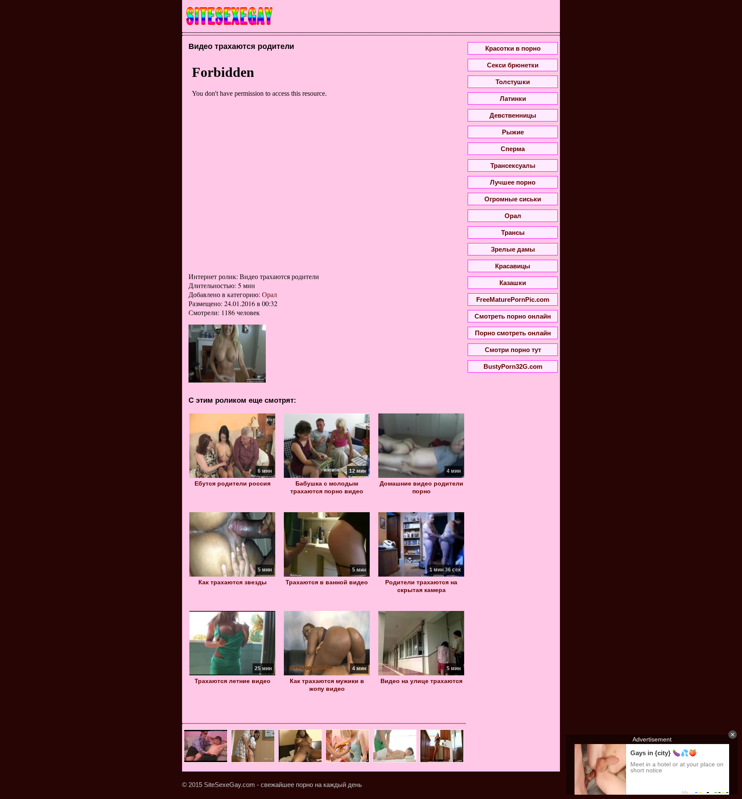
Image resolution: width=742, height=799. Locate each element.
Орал (269, 294)
